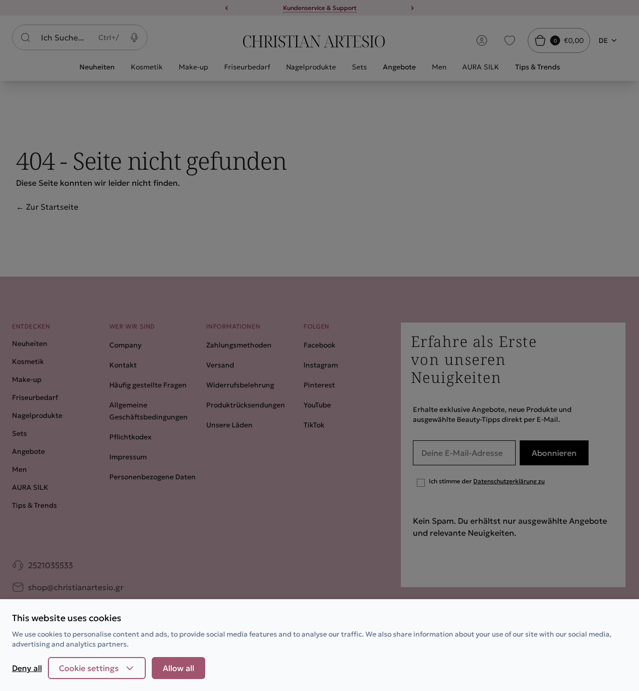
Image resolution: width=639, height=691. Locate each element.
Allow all (178, 668)
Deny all (27, 668)
